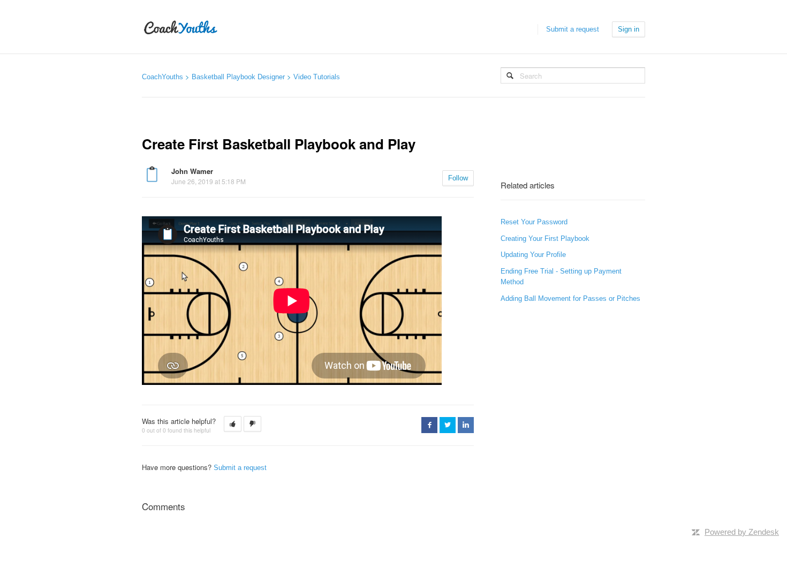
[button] (232, 424)
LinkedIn (466, 425)
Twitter (448, 425)
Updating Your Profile (533, 255)
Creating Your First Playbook (545, 238)
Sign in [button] (628, 29)
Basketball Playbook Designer (238, 77)
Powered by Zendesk (742, 531)
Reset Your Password (534, 222)
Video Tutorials (316, 77)
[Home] (180, 27)
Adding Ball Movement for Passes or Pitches (570, 298)
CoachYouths (162, 77)
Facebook (429, 425)
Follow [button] (458, 178)
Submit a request (572, 29)
